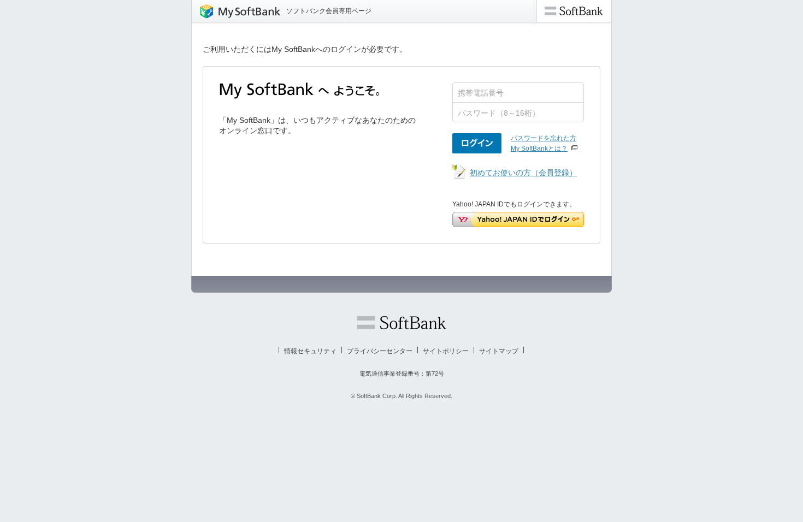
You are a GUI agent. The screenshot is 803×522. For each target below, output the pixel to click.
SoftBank (573, 11)
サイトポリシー (446, 351)
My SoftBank (236, 11)
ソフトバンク (401, 322)
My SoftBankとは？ (539, 148)
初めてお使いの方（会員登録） (523, 172)
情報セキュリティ (310, 351)
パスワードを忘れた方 (543, 138)
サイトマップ (498, 351)
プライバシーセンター (379, 351)
